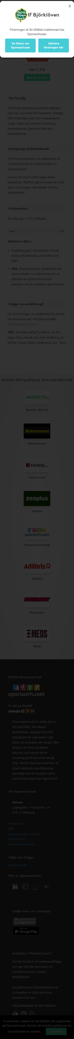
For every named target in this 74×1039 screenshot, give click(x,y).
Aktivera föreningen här (53, 45)
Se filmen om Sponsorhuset (20, 45)
